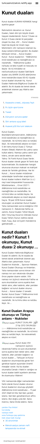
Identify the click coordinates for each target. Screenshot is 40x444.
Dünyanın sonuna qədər (16, 117)
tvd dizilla (6, 410)
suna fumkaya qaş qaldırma (13, 415)
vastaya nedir (7, 412)
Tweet (8, 112)
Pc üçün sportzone (14, 107)
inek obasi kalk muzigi (11, 418)
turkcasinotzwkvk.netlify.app (17, 3)
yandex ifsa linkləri (9, 407)
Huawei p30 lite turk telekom (18, 126)
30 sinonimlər (11, 421)
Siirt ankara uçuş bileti (15, 121)
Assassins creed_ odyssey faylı (19, 102)
